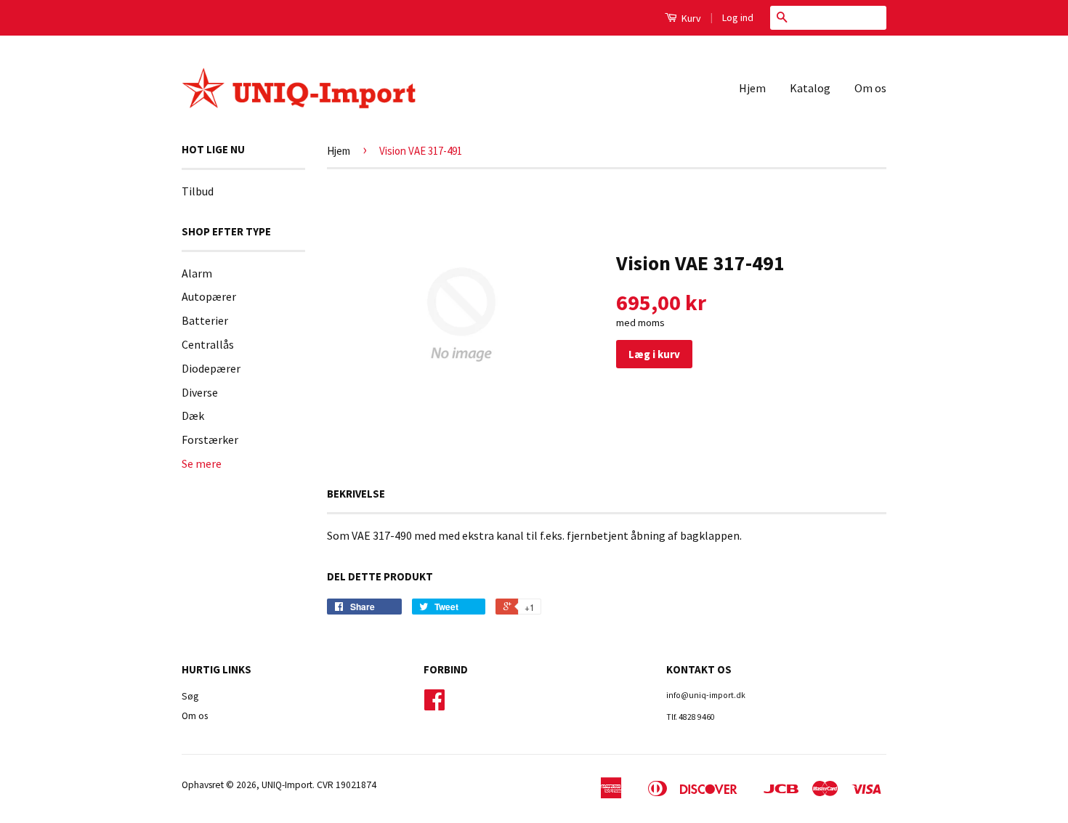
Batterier (205, 320)
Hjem (752, 88)
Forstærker (210, 439)
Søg (190, 696)
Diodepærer (211, 368)
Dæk (193, 415)
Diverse (200, 392)
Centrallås (208, 344)
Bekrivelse (356, 493)
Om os (870, 88)
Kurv (690, 18)
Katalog (810, 88)
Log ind (737, 17)
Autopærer (209, 296)
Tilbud (198, 191)
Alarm (197, 273)
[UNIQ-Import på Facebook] (434, 705)
